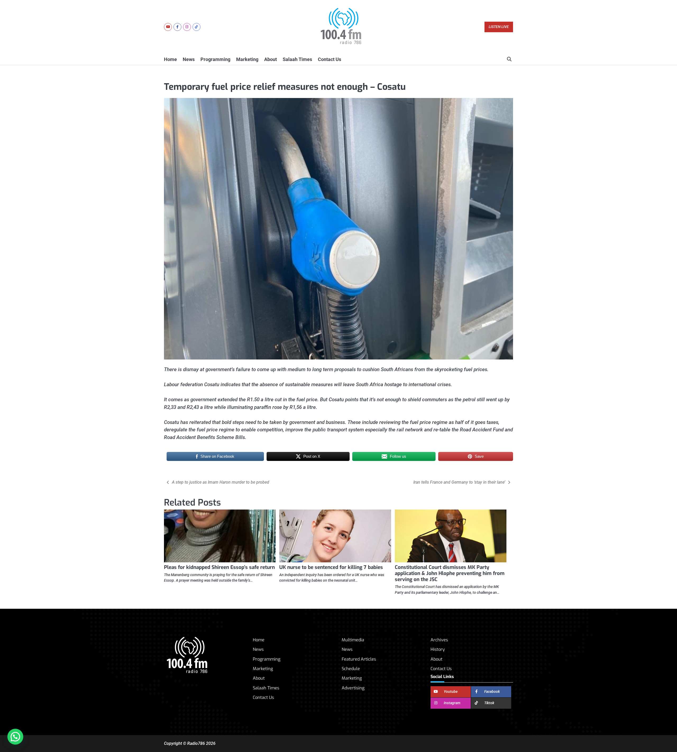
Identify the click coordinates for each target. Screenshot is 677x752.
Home (170, 59)
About (270, 59)
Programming (215, 59)
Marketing (247, 59)
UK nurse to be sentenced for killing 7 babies (331, 567)
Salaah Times (297, 59)
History (438, 649)
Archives (439, 640)
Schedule (351, 668)
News (189, 59)
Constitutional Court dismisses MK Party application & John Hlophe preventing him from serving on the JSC (450, 573)
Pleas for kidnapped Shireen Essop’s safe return (219, 567)
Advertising (353, 688)
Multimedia (353, 640)
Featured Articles (359, 659)
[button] (15, 737)
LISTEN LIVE (499, 27)
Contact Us (329, 59)
